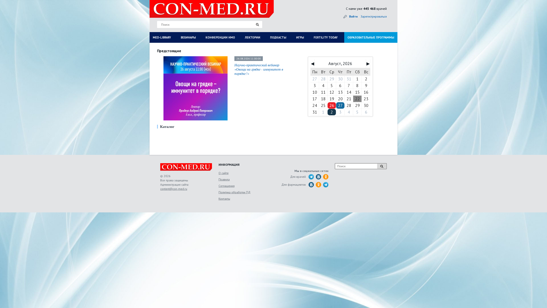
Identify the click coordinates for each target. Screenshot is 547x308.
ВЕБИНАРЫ (188, 37)
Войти (353, 16)
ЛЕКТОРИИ (252, 37)
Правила (224, 179)
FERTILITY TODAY (326, 37)
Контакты (224, 199)
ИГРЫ (300, 37)
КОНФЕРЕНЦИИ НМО (220, 37)
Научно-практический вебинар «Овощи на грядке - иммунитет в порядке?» (258, 69)
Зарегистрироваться (374, 16)
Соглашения (227, 186)
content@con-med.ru (173, 189)
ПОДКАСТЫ (278, 37)
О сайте (224, 173)
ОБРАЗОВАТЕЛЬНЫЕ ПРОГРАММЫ (370, 37)
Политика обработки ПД (234, 192)
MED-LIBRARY (162, 37)
